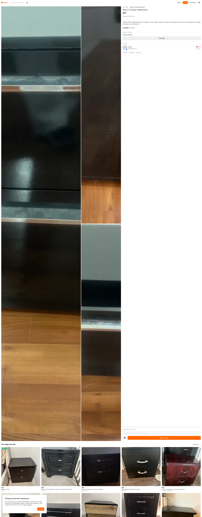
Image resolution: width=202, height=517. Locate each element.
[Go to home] (4, 2)
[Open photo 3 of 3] (101, 332)
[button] (196, 444)
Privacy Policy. (27, 505)
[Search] (27, 2)
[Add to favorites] (125, 438)
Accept (41, 509)
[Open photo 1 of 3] (41, 223)
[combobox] (18, 2)
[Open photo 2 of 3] (101, 115)
